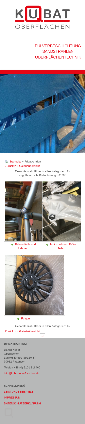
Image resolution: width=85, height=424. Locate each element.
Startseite (15, 161)
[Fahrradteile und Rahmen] (35, 240)
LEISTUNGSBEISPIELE (18, 391)
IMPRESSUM (12, 397)
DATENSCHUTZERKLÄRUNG (22, 403)
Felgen (25, 318)
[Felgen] (35, 314)
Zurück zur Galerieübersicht (22, 165)
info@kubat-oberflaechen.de (22, 373)
